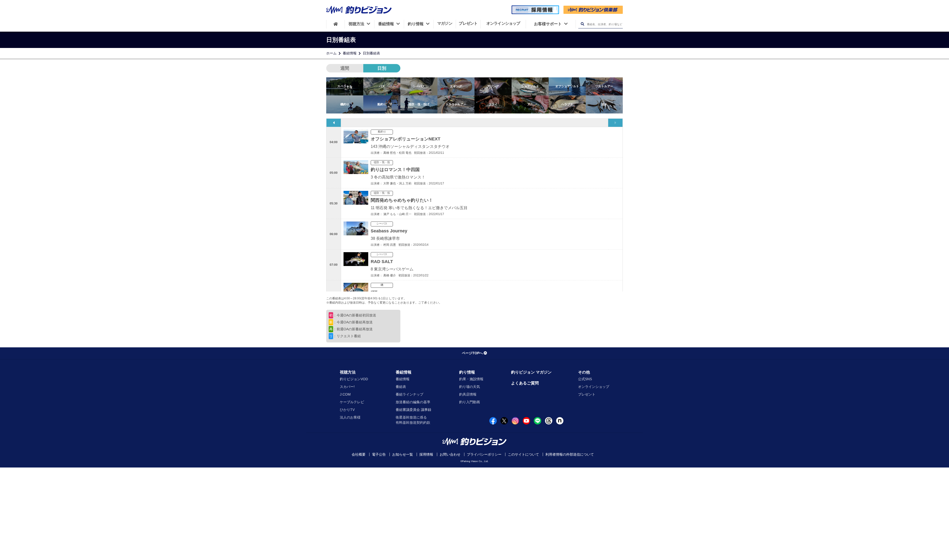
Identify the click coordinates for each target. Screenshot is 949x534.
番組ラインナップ (409, 394)
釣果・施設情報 (471, 379)
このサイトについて (523, 454)
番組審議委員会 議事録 (413, 410)
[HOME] (335, 24)
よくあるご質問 (525, 383)
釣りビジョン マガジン (531, 372)
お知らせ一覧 (402, 454)
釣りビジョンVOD (354, 379)
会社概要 (359, 454)
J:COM (345, 394)
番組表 (401, 387)
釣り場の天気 (469, 387)
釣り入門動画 (469, 402)
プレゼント (586, 394)
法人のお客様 (350, 417)
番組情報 (350, 53)
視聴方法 (348, 372)
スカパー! (347, 387)
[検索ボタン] (582, 24)
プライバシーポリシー (484, 454)
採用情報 (426, 454)
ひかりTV (347, 410)
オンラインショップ (593, 387)
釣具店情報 (467, 394)
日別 (381, 68)
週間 (344, 68)
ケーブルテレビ (352, 402)
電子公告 (379, 454)
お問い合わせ (450, 454)
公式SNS (585, 379)
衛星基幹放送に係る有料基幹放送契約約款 (413, 419)
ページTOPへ (472, 353)
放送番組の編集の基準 (413, 402)
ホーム (331, 53)
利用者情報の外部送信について (569, 454)
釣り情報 (467, 372)
